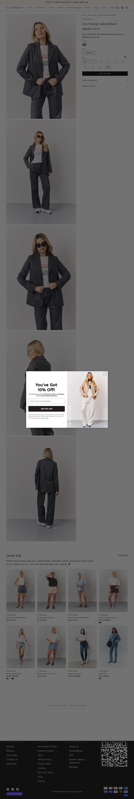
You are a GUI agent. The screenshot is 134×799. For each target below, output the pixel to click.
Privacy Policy (45, 418)
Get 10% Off (46, 408)
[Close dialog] (105, 374)
